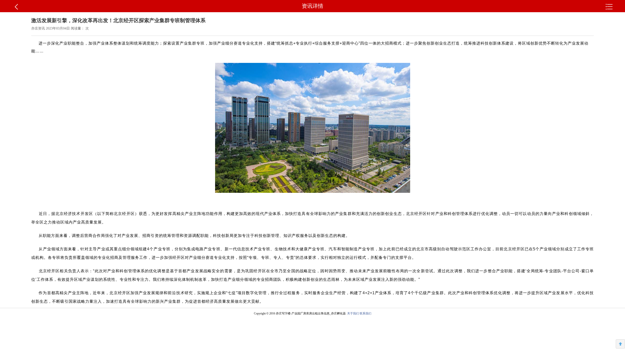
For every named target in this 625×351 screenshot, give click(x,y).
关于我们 (353, 313)
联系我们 (365, 313)
